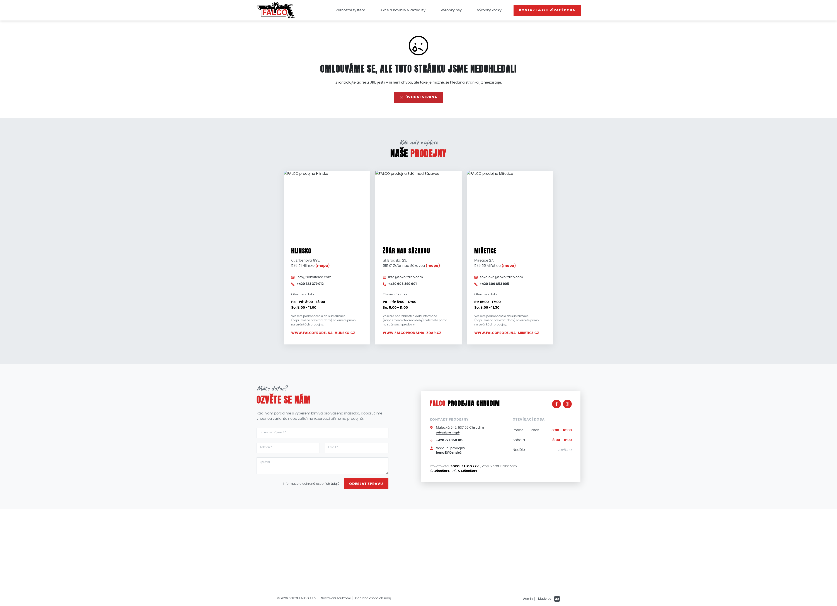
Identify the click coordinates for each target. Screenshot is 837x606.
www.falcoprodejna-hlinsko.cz (323, 333)
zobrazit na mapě (447, 432)
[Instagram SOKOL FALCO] (567, 404)
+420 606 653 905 (494, 284)
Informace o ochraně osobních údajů (311, 483)
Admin (528, 598)
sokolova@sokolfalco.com (501, 277)
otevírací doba (547, 10)
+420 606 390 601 (402, 284)
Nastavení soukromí (335, 598)
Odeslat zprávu (366, 484)
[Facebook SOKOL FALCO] (556, 404)
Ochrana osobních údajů (374, 598)
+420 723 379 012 (310, 284)
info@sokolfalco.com (314, 277)
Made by (545, 598)
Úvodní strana (421, 97)
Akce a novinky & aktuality (402, 10)
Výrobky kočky (489, 10)
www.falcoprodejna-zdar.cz (412, 333)
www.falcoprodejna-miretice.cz (506, 333)
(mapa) (322, 265)
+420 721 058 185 (449, 440)
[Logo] (276, 10)
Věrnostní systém (350, 10)
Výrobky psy (451, 10)
